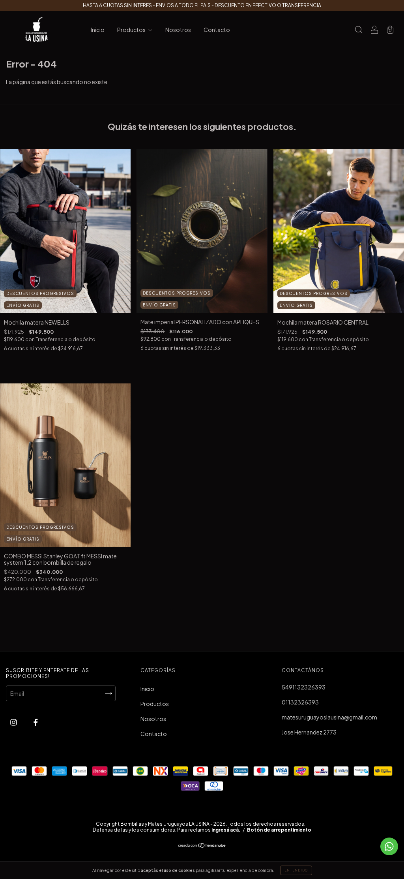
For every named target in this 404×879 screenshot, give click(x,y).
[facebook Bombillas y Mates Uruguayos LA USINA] (35, 722)
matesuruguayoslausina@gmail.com (329, 717)
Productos (131, 29)
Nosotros (178, 29)
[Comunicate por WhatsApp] (389, 846)
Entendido (296, 870)
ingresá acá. (225, 830)
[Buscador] (359, 30)
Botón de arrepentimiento (279, 830)
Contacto (217, 29)
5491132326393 (303, 687)
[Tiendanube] (202, 845)
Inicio (98, 29)
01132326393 (300, 702)
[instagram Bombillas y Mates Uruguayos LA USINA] (14, 722)
